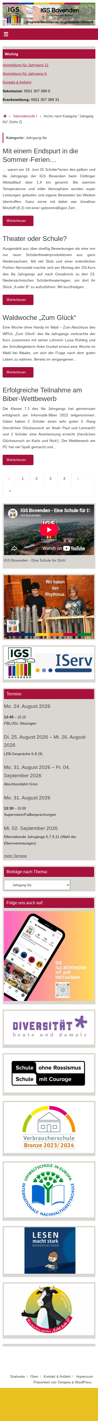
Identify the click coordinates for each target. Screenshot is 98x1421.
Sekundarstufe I (25, 116)
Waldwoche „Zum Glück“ (39, 317)
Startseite (17, 1377)
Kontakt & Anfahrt (17, 82)
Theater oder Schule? (35, 238)
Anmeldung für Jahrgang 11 (26, 65)
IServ (34, 1377)
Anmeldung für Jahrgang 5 (25, 73)
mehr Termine (15, 856)
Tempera (64, 1382)
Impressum (84, 1377)
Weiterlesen (16, 221)
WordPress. (84, 1382)
